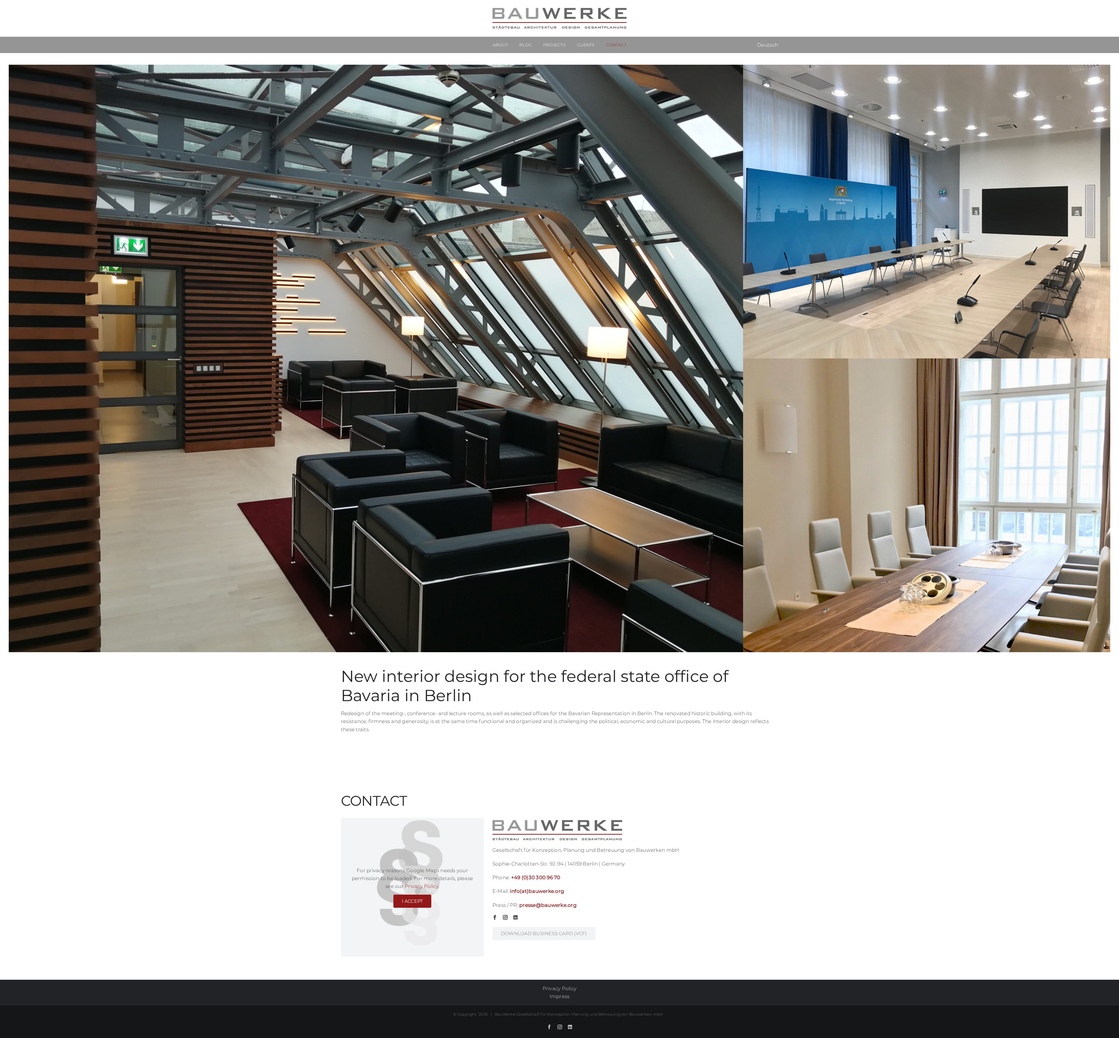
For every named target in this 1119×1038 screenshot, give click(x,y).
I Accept (412, 901)
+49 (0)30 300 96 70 (535, 877)
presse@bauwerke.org (548, 905)
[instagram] (505, 917)
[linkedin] (515, 917)
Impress (560, 996)
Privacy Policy (422, 886)
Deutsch (767, 45)
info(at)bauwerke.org (537, 891)
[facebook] (494, 917)
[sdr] (376, 67)
